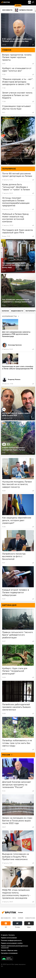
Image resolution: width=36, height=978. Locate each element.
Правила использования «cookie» (12, 943)
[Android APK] (7, 959)
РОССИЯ (6, 754)
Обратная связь (12, 950)
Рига (14, 918)
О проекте (4, 935)
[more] (33, 44)
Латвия (20, 918)
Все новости (5, 918)
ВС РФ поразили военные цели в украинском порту (17, 159)
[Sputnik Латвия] (6, 3)
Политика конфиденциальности (11, 940)
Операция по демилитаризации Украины (16, 142)
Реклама (3, 950)
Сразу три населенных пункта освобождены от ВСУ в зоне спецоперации (17, 148)
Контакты (11, 935)
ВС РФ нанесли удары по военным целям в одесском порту (16, 153)
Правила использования (9, 938)
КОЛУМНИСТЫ (9, 316)
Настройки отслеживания (9, 953)
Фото (4, 423)
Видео (4, 389)
